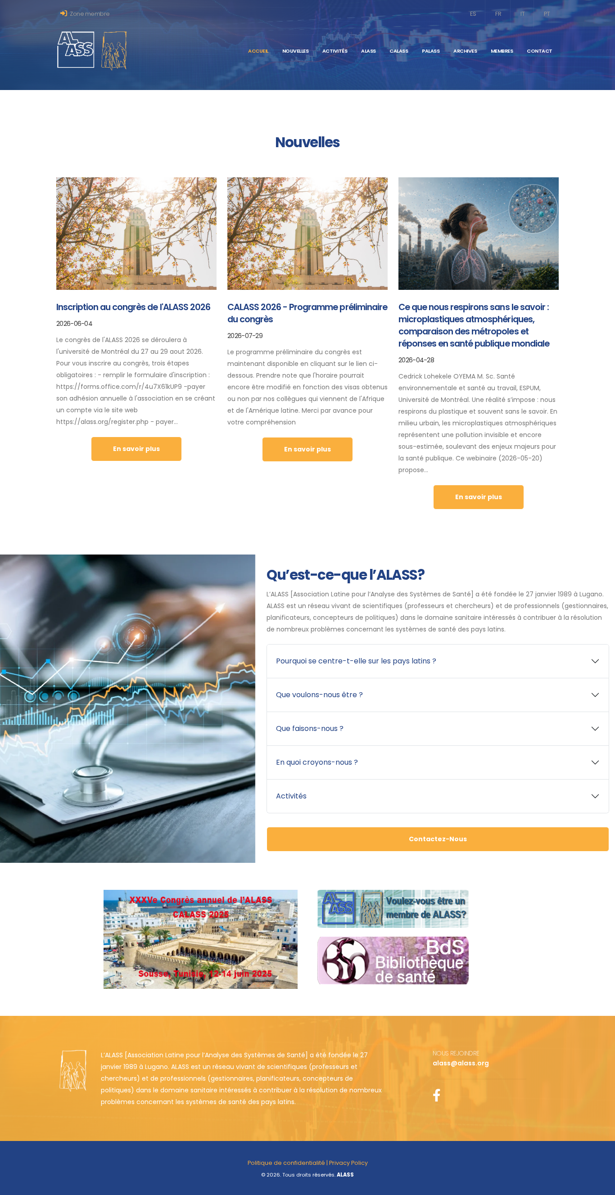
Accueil (258, 50)
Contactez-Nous (438, 838)
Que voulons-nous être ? (319, 695)
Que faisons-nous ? (310, 728)
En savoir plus (136, 448)
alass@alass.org (461, 1063)
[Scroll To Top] (599, 1185)
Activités (291, 796)
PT (547, 14)
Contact (539, 50)
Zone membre (89, 14)
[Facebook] (438, 1097)
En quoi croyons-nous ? (317, 762)
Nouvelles (295, 50)
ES (473, 14)
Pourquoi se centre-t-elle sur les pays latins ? (356, 661)
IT (522, 14)
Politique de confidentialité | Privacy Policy (308, 1163)
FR (498, 14)
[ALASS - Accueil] (92, 50)
